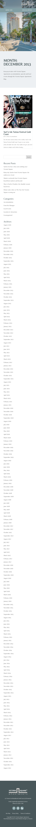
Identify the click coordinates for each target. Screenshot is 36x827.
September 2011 (8, 765)
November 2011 (8, 758)
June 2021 (7, 388)
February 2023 (8, 323)
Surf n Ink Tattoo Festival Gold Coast (17, 133)
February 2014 (8, 676)
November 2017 (8, 529)
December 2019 (8, 447)
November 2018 (8, 490)
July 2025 (6, 267)
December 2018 (8, 487)
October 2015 (8, 611)
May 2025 (7, 274)
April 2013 (7, 709)
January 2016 (7, 601)
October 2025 (8, 258)
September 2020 (8, 418)
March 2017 (7, 555)
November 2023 (8, 294)
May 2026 (7, 235)
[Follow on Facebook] (14, 808)
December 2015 (8, 604)
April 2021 (7, 395)
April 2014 (7, 670)
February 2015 (8, 637)
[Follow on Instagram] (18, 808)
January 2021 (7, 405)
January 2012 (7, 755)
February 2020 (8, 441)
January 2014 (7, 680)
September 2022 (8, 339)
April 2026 (7, 238)
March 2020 (7, 438)
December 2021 (8, 369)
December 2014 (8, 644)
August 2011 (7, 768)
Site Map (8, 813)
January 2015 (7, 640)
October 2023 (8, 297)
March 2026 (7, 241)
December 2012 (8, 722)
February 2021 (8, 401)
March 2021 (7, 398)
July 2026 (6, 228)
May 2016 (7, 588)
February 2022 (8, 362)
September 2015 (8, 614)
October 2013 (8, 689)
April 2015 (7, 631)
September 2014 (8, 653)
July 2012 (6, 738)
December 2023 (8, 290)
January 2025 (7, 287)
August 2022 (7, 343)
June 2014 (7, 663)
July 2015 (6, 621)
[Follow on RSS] (22, 808)
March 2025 (7, 280)
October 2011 (8, 761)
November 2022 (8, 333)
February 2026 (8, 245)
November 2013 (8, 686)
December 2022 (8, 330)
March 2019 (7, 477)
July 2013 (6, 699)
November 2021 (8, 372)
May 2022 (7, 352)
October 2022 (8, 336)
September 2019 (8, 457)
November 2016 (8, 568)
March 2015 (7, 634)
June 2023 (7, 310)
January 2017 (7, 562)
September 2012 (8, 732)
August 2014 (7, 657)
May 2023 (7, 313)
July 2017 (6, 542)
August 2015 (7, 617)
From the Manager (9, 205)
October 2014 (8, 650)
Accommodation (13, 136)
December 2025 (8, 251)
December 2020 (8, 408)
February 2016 (8, 598)
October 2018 (8, 493)
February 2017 (8, 559)
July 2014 (6, 660)
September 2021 (8, 379)
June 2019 (7, 467)
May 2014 (7, 667)
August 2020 (7, 421)
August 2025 (7, 264)
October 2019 (8, 454)
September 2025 (8, 261)
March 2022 (7, 359)
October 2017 (8, 532)
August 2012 (7, 735)
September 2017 (8, 536)
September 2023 (8, 300)
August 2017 (7, 539)
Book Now (9, 10)
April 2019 (7, 474)
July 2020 (6, 424)
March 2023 (7, 320)
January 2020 (7, 444)
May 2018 (7, 509)
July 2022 (6, 346)
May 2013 (7, 706)
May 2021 (7, 392)
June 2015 (7, 624)
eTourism (30, 818)
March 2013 (7, 712)
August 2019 (7, 460)
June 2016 (7, 585)
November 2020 (8, 411)
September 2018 (8, 496)
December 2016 (8, 565)
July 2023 (6, 307)
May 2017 (7, 549)
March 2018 (7, 516)
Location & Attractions (10, 212)
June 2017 (7, 545)
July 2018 (6, 503)
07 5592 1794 (19, 803)
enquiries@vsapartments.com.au (19, 801)
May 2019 (7, 470)
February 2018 (8, 519)
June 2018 (7, 506)
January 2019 (7, 483)
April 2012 (7, 748)
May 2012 (7, 745)
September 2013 (8, 693)
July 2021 (6, 385)
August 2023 (7, 303)
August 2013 (7, 696)
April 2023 (7, 316)
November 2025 (8, 254)
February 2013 (8, 716)
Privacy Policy (15, 813)
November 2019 (8, 451)
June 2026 (7, 231)
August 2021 (7, 382)
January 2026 (7, 248)
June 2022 (7, 349)
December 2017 (8, 526)
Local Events (7, 209)
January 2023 (7, 326)
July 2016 (6, 581)
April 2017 (7, 552)
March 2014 (7, 673)
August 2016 (7, 578)
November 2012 (8, 725)
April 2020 (7, 434)
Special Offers (27, 10)
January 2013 (7, 719)
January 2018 (7, 523)
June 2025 (7, 271)
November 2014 (8, 647)
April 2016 (7, 591)
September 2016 (8, 575)
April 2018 (7, 513)
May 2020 (7, 431)
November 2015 (8, 608)
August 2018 (7, 500)
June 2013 (7, 702)
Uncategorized (8, 215)
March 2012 (7, 752)
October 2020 (8, 415)
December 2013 (8, 683)
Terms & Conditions (25, 813)
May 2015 (7, 627)
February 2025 (8, 284)
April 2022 (7, 356)
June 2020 (7, 428)
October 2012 (8, 729)
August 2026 (7, 225)
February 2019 (8, 480)
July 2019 (6, 464)
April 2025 (7, 277)
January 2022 (7, 366)
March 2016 (7, 595)
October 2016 (8, 572)
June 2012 (7, 742)
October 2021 (8, 375)
